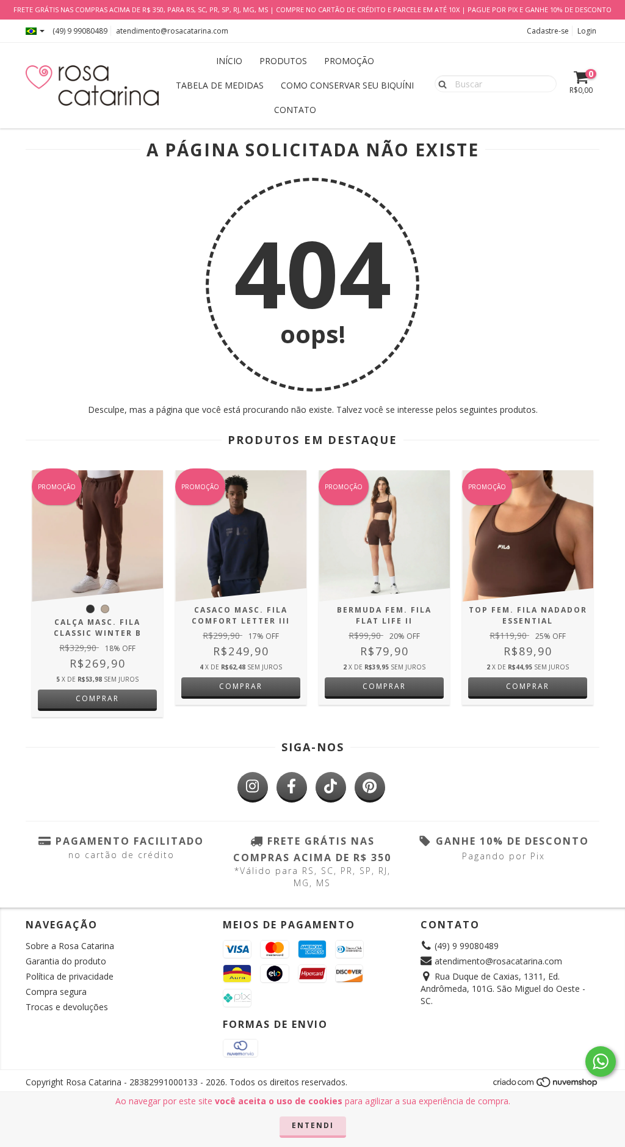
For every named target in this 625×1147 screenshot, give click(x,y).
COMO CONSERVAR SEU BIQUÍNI (347, 85)
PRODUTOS (283, 61)
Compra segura (56, 991)
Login (586, 31)
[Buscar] (440, 83)
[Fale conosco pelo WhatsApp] (600, 1061)
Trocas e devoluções (67, 1007)
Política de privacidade (70, 976)
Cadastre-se (548, 31)
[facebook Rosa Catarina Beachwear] (291, 787)
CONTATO (295, 109)
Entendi (313, 1125)
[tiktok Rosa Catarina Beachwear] (331, 787)
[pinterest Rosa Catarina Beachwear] (370, 787)
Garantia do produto (66, 961)
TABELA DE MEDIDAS (220, 85)
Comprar (97, 698)
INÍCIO (229, 61)
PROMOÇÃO (349, 61)
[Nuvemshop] (546, 1085)
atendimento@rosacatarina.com (172, 31)
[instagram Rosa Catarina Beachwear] (252, 787)
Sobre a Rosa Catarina (70, 946)
